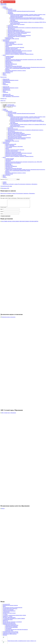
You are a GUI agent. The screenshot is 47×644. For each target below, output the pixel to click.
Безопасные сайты (9, 630)
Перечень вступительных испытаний (13, 49)
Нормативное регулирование (11, 626)
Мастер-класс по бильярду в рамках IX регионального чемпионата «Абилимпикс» (17, 193)
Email (1, 211)
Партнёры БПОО (9, 62)
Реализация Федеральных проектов (10, 605)
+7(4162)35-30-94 (10, 104)
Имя (1, 209)
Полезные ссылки (9, 71)
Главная (4, 6)
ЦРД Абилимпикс (6, 72)
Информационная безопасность (9, 624)
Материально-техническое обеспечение (13, 66)
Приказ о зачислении (9, 43)
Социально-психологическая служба (10, 632)
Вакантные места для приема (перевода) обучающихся (19, 32)
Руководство (10, 25)
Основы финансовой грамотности (10, 608)
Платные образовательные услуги (15, 29)
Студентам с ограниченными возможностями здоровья (14, 615)
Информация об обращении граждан (10, 80)
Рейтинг (7, 46)
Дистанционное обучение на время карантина (12, 607)
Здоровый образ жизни (8, 619)
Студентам (5, 614)
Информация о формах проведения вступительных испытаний (18, 50)
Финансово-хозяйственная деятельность (16, 30)
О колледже (5, 7)
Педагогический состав (13, 26)
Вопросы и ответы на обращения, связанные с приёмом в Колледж (19, 54)
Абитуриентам (6, 40)
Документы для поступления (11, 48)
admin (11, 186)
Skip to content (3, 3)
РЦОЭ (4, 73)
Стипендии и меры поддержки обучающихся (17, 33)
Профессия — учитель (7, 616)
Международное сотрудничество (15, 34)
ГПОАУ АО (2, 100)
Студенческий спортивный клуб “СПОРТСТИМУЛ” (14, 618)
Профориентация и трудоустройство (13, 60)
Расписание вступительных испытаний (13, 51)
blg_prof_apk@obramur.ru (11, 105)
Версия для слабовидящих (9, 1)
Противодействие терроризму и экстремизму (12, 621)
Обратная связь (6, 79)
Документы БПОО (9, 57)
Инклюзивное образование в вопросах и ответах (15, 70)
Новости (5, 74)
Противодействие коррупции (9, 622)
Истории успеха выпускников (9, 613)
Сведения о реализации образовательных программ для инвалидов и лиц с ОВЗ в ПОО (23, 59)
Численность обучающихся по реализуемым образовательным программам (26, 17)
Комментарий (3, 207)
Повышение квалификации (11, 63)
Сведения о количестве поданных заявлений (14, 47)
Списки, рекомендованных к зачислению (14, 44)
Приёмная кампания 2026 (10, 41)
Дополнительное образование (9, 610)
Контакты (7, 69)
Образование (10, 13)
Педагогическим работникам (11, 627)
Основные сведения (12, 10)
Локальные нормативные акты (11, 625)
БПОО (4, 55)
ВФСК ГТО (5, 620)
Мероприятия (8, 61)
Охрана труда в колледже (8, 609)
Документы (10, 12)
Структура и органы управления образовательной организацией (21, 11)
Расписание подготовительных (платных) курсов (15, 52)
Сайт (1, 213)
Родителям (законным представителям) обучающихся (16, 629)
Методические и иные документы (17, 24)
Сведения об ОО (8, 8)
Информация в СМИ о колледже (12, 38)
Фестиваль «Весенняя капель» (9, 617)
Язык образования (14, 21)
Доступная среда (8, 65)
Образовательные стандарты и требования (17, 36)
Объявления (5, 84)
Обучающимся (8, 628)
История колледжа (9, 37)
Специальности (8, 45)
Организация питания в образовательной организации (19, 35)
